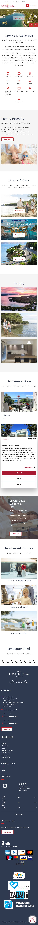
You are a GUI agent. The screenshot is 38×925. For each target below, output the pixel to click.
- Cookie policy (5, 757)
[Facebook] (12, 682)
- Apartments (5, 746)
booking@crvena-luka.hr (19, 1)
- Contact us (4, 755)
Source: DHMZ (19, 814)
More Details (19, 18)
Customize (18, 478)
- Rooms (3, 743)
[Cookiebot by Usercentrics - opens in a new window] (28, 439)
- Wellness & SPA (6, 752)
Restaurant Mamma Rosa (19, 580)
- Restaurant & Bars (7, 750)
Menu (34, 6)
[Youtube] (26, 682)
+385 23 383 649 (6, 1)
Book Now (7, 729)
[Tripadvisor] (21, 682)
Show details (28, 467)
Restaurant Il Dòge (19, 607)
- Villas (3, 748)
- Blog (3, 770)
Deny (19, 484)
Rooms (6, 415)
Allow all (19, 473)
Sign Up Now (7, 832)
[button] (31, 25)
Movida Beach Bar (19, 633)
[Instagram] (16, 682)
